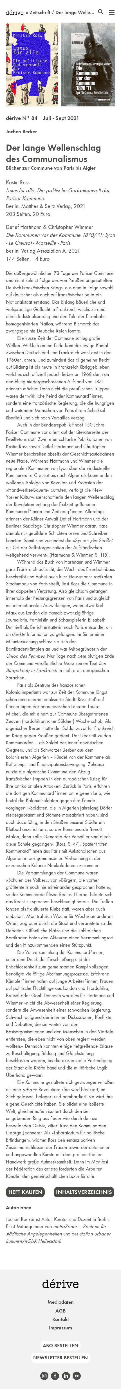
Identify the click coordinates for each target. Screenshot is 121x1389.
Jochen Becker (21, 131)
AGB (60, 1311)
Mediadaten (61, 1302)
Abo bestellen (60, 1345)
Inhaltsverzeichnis (84, 1192)
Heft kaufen (25, 1192)
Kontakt (60, 1319)
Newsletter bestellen (60, 1358)
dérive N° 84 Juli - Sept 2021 (42, 118)
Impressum (60, 1328)
